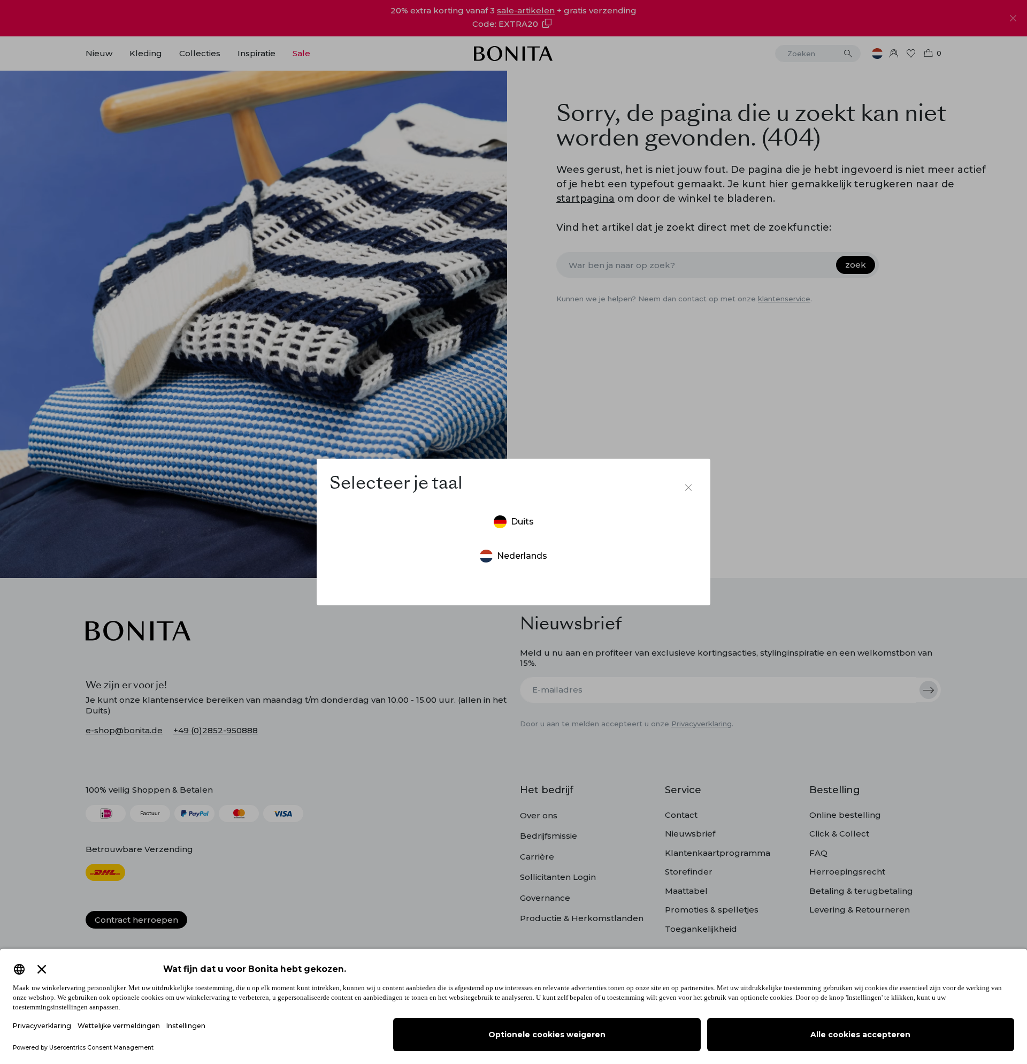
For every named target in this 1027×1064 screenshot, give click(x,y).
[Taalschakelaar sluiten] (688, 487)
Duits (522, 521)
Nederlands (522, 556)
